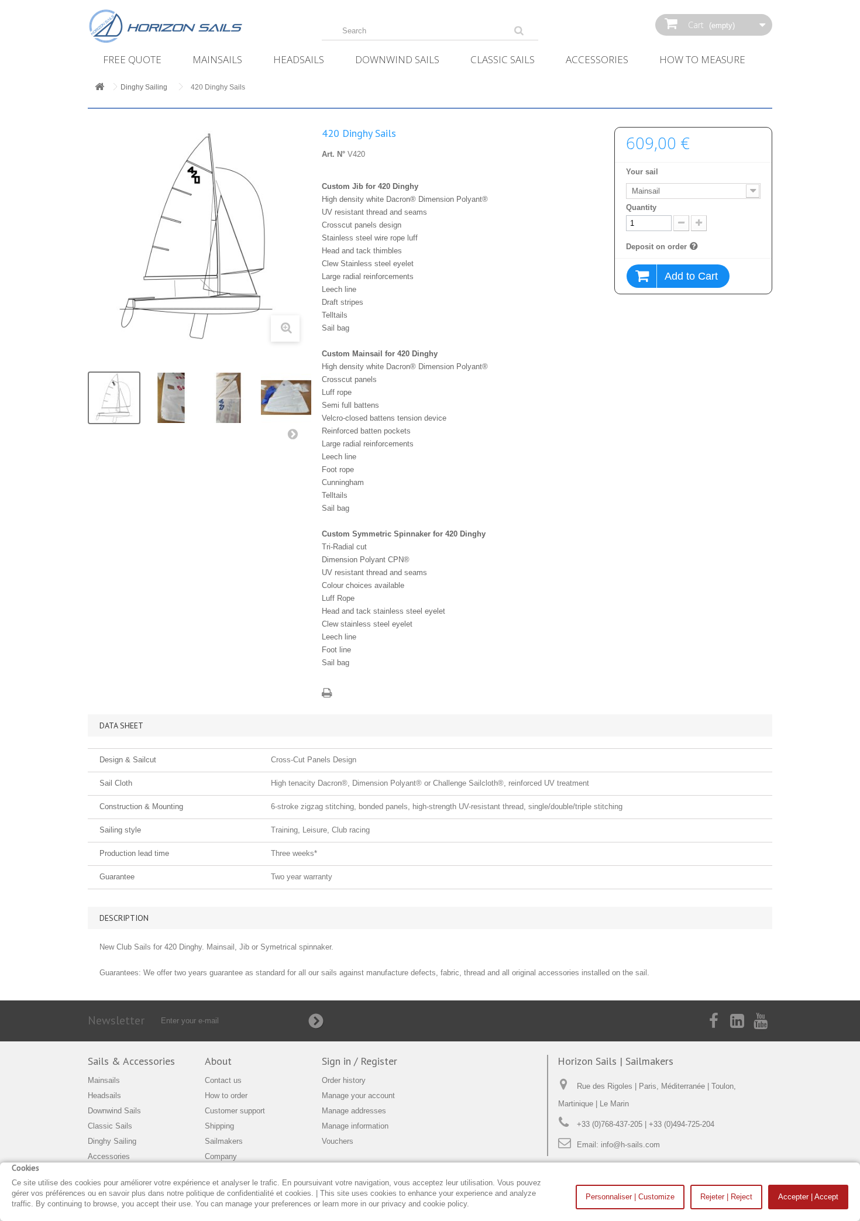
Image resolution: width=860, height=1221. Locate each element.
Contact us (223, 1080)
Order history (344, 1080)
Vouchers (337, 1141)
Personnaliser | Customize (630, 1196)
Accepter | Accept (808, 1196)
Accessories (597, 59)
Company (221, 1156)
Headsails (298, 59)
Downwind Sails (397, 59)
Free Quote (132, 59)
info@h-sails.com (630, 1144)
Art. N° (333, 154)
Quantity (641, 207)
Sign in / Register (359, 1061)
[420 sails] (114, 398)
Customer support (235, 1110)
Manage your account (358, 1095)
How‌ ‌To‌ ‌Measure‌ (702, 59)
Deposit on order (656, 246)
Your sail (643, 171)
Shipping (219, 1126)
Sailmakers (224, 1141)
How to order (226, 1095)
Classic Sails (502, 59)
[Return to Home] (99, 87)
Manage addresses (354, 1110)
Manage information (355, 1126)
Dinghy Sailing (112, 1141)
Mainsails (217, 59)
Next (295, 436)
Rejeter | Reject (726, 1196)
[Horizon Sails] (196, 26)
